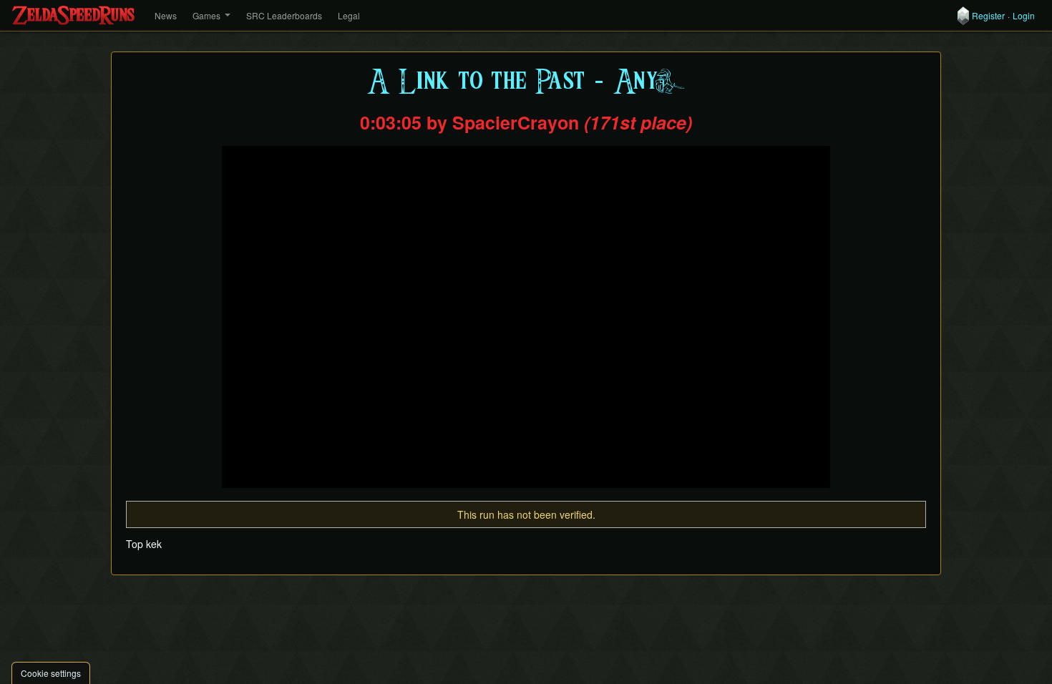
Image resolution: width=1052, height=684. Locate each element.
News (166, 15)
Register (988, 15)
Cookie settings (51, 673)
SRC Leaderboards (284, 15)
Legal (349, 15)
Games (206, 15)
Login (1024, 15)
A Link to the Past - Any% (526, 82)
